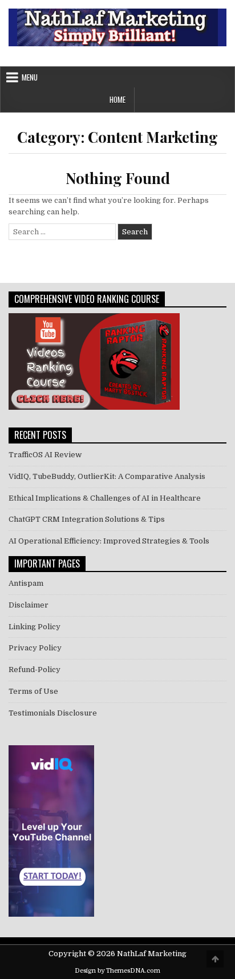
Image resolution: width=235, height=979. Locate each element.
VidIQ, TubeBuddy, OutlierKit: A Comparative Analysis (107, 476)
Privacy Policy (35, 648)
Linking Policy (34, 626)
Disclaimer (28, 605)
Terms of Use (33, 691)
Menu (30, 77)
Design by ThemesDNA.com (117, 970)
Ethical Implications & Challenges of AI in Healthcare (105, 498)
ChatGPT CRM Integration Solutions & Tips (87, 519)
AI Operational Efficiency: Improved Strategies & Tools (109, 541)
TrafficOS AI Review (45, 454)
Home (117, 99)
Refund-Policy (34, 669)
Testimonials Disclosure (53, 713)
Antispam (26, 583)
